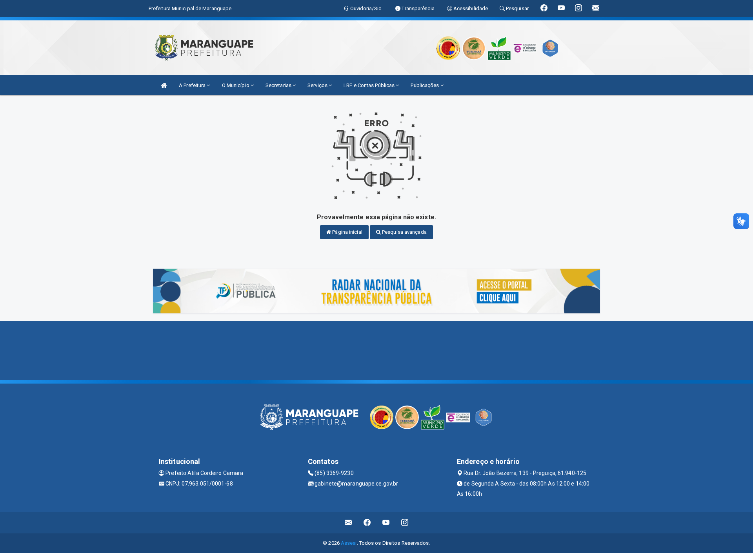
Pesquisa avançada (404, 232)
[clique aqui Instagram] (405, 522)
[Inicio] (164, 85)
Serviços (318, 85)
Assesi (349, 543)
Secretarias (279, 85)
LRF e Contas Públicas (370, 85)
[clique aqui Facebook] (367, 522)
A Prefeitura (193, 85)
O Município (236, 85)
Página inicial (346, 232)
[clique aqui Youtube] (386, 522)
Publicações (425, 85)
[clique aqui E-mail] (348, 522)
